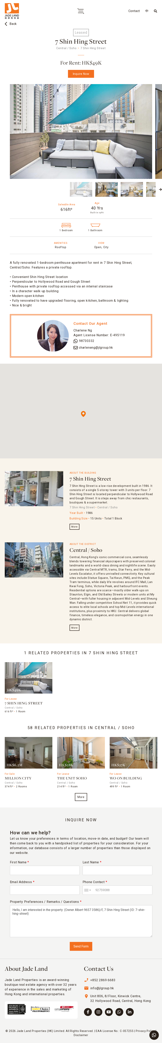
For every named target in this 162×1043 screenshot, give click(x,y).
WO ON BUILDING (126, 778)
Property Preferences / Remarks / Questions (46, 902)
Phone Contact (95, 882)
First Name (19, 862)
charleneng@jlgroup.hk (96, 347)
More (74, 526)
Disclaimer (81, 1035)
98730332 (86, 341)
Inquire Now (81, 73)
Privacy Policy (145, 1031)
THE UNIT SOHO (72, 778)
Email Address (22, 882)
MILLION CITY (18, 778)
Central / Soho (86, 550)
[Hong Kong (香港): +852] (87, 890)
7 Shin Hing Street (90, 479)
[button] (1, 189)
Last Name (92, 862)
